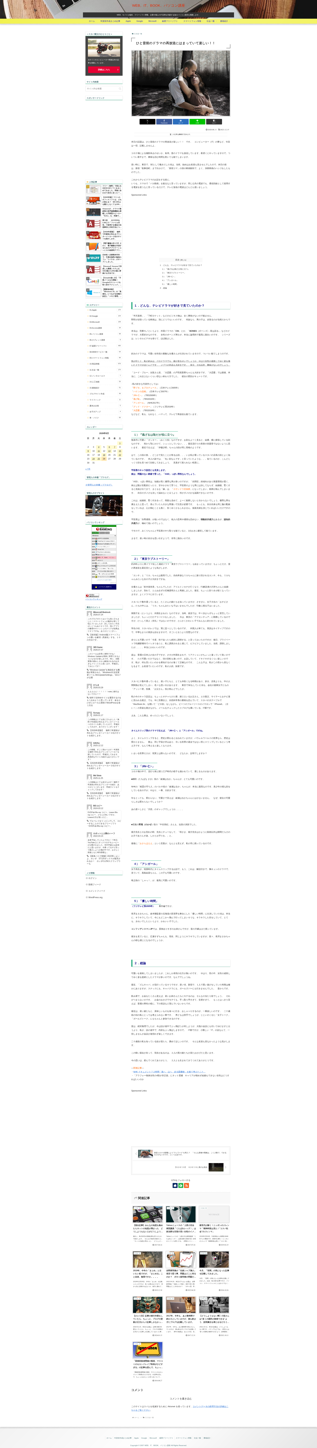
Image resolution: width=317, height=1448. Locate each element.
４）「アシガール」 (170, 280)
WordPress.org (95, 897)
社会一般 (197, 1438)
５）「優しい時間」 (170, 284)
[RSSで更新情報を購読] (186, 1185)
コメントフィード (96, 891)
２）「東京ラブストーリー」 (174, 273)
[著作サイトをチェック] (175, 1185)
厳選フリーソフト (166, 1438)
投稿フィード (94, 884)
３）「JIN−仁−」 (169, 277)
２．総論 (163, 288)
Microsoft (153, 1438)
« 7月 (87, 469)
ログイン (92, 878)
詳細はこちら (104, 70)
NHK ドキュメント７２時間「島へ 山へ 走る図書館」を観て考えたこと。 (169, 1072)
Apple (136, 1438)
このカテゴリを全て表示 (104, 580)
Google (144, 1438)
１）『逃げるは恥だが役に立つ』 (176, 269)
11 (99, 451)
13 (109, 451)
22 (120, 455)
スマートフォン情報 (183, 1438)
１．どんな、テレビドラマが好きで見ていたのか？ (180, 265)
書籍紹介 (207, 1438)
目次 (177, 260)
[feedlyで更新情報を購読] (180, 1185)
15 (120, 451)
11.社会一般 (138, 34)
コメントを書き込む (181, 1398)
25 (99, 459)
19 (104, 455)
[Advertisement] (152, 221)
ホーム (109, 1438)
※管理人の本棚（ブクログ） (99, 485)
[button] (214, 121)
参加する (113, 582)
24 (93, 459)
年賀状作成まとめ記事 (123, 1438)
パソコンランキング (93, 599)
